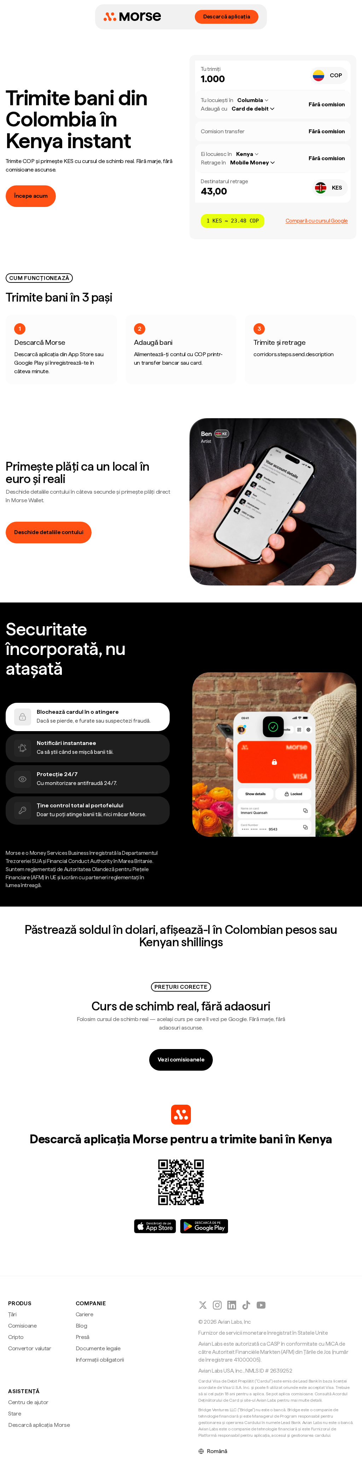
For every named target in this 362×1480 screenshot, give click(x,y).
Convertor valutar (29, 1348)
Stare (14, 1413)
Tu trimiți (211, 69)
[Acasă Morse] (132, 16)
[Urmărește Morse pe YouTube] (261, 1305)
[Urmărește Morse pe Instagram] (217, 1305)
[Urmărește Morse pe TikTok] (246, 1305)
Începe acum (30, 195)
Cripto (16, 1337)
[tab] (88, 717)
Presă (82, 1337)
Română (217, 1451)
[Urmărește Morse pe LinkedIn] (231, 1305)
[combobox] (329, 75)
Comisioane (22, 1325)
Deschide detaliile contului (48, 532)
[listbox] (256, 109)
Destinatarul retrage (224, 181)
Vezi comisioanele (181, 1059)
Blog (81, 1325)
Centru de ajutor (28, 1402)
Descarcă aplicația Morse (39, 1425)
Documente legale (98, 1348)
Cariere (84, 1314)
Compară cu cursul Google (317, 220)
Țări (12, 1314)
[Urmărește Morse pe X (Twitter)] (202, 1305)
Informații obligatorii (100, 1359)
